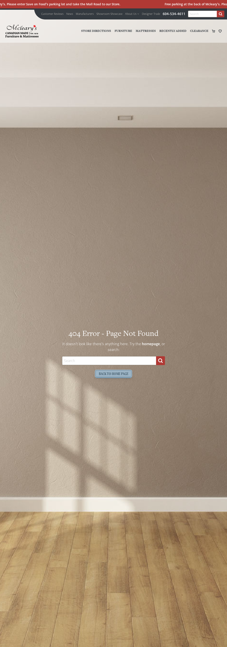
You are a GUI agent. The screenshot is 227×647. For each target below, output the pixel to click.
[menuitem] (52, 13)
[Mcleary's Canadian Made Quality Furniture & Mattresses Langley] (22, 31)
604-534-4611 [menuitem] (174, 14)
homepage (151, 344)
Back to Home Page (113, 373)
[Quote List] (220, 31)
